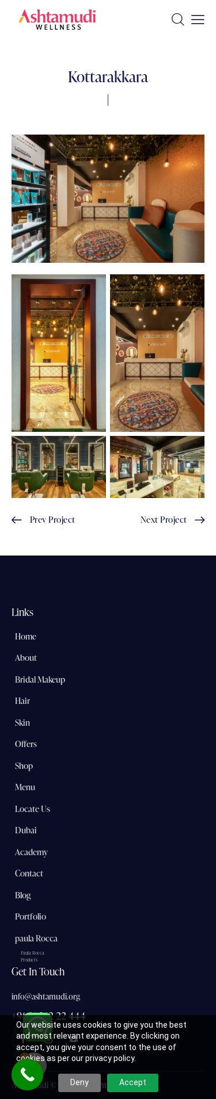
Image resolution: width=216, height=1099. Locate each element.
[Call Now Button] (27, 1074)
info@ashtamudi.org (46, 996)
